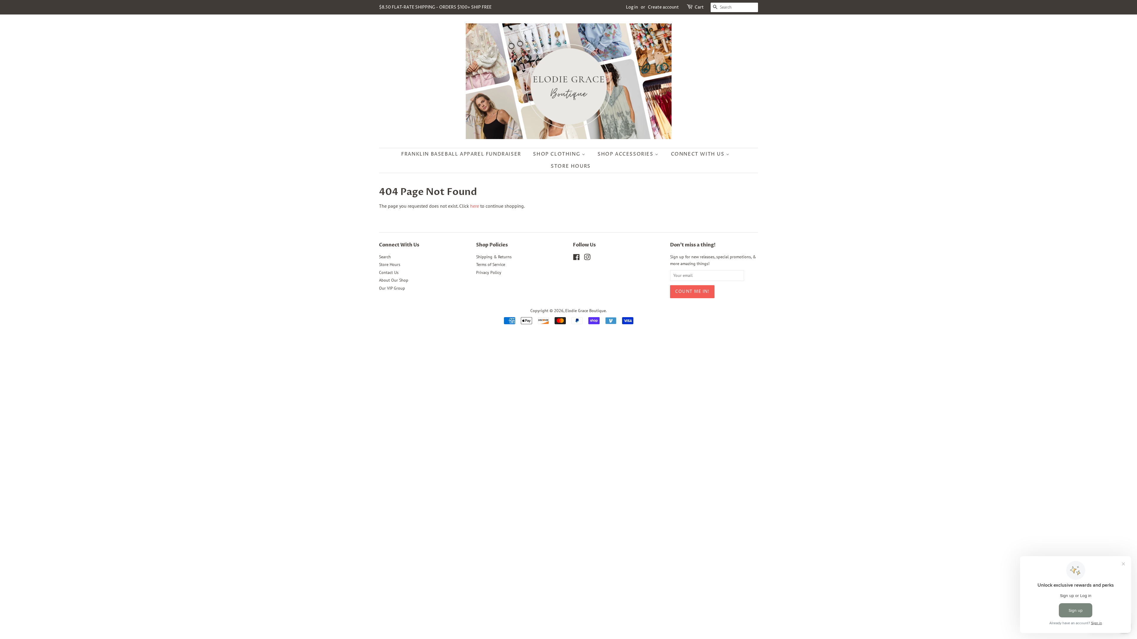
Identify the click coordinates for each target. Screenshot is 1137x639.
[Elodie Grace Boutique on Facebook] (576, 258)
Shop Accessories (626, 154)
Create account (663, 7)
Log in (632, 7)
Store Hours (571, 166)
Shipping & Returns (494, 256)
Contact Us (389, 272)
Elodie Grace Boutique (585, 310)
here (474, 206)
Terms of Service (490, 264)
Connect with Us (698, 154)
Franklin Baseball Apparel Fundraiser (461, 154)
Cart (699, 7)
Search (385, 256)
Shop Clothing (557, 154)
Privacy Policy (488, 272)
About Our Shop (393, 280)
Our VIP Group (392, 288)
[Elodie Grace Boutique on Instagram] (587, 258)
